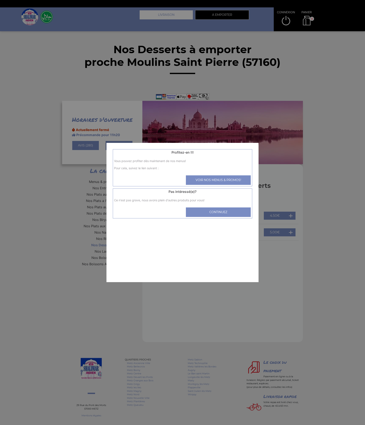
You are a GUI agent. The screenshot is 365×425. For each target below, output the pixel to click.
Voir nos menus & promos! (218, 180)
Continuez (218, 212)
